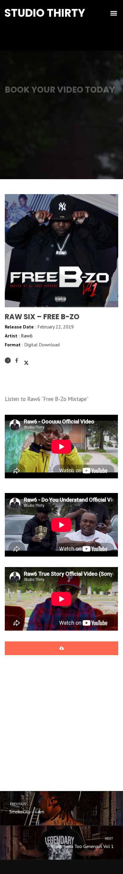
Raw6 (27, 336)
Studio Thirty (44, 13)
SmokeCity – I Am (26, 808)
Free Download (61, 648)
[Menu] (114, 13)
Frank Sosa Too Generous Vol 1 (82, 843)
